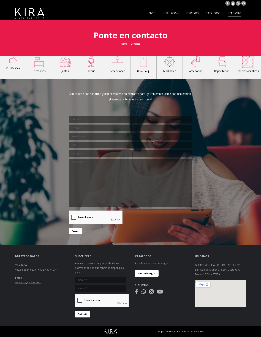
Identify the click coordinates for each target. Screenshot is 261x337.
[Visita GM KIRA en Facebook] (138, 292)
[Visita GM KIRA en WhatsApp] (145, 292)
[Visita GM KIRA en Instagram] (151, 292)
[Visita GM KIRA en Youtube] (158, 292)
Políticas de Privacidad (193, 331)
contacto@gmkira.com (28, 282)
